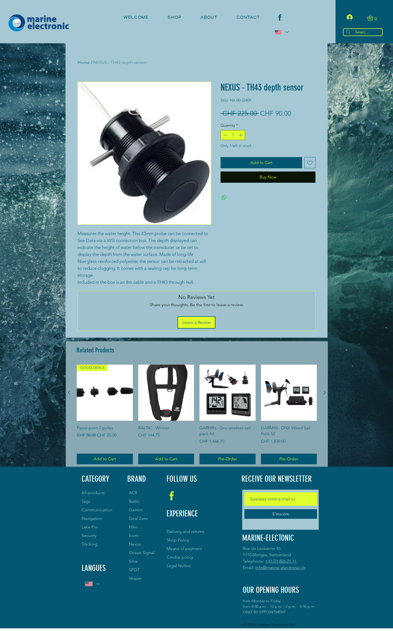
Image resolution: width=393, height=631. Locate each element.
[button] (373, 17)
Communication (97, 509)
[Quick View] (166, 393)
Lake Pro (90, 526)
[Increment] (241, 135)
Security (89, 535)
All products (93, 492)
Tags (86, 501)
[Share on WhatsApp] (224, 197)
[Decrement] (224, 135)
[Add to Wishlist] (309, 162)
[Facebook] (279, 17)
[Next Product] (324, 392)
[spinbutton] (233, 135)
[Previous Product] (69, 392)
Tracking (90, 544)
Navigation (92, 518)
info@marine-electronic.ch (280, 567)
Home (84, 62)
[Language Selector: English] (281, 32)
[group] (197, 414)
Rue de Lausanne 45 (261, 548)
